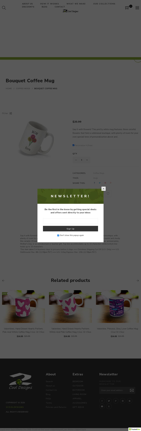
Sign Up (70, 229)
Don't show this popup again (72, 235)
